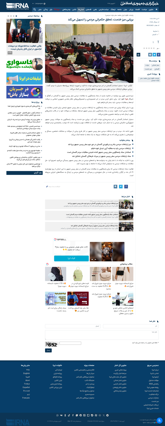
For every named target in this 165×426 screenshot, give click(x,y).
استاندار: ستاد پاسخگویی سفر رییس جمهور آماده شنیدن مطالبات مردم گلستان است (99, 152)
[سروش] (80, 416)
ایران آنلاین (58, 380)
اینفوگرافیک (90, 387)
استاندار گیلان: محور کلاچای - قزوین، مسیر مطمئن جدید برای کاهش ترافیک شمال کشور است (24, 114)
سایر (40, 9)
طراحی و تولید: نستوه (148, 423)
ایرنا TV (56, 9)
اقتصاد (137, 9)
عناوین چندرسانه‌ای (120, 391)
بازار (51, 9)
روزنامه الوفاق (57, 377)
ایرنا (139, 3)
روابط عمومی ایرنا (153, 387)
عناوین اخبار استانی (120, 380)
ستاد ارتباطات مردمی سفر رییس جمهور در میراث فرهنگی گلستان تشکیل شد (101, 156)
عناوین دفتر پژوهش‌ (119, 387)
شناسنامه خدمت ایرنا (152, 391)
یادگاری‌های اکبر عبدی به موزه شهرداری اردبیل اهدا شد (24, 107)
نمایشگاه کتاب (89, 380)
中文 (28, 370)
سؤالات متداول (154, 380)
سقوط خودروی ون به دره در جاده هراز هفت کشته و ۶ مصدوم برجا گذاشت (23, 151)
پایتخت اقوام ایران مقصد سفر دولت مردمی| (119, 15)
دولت (147, 65)
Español (26, 387)
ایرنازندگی (58, 370)
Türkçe (27, 384)
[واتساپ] (57, 416)
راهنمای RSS (154, 384)
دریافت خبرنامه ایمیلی (151, 405)
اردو (28, 394)
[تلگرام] (107, 416)
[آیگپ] (88, 416)
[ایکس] (103, 416)
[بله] (92, 416)
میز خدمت (148, 69)
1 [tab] (16, 16)
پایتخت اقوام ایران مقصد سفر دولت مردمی (149, 79)
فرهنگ (113, 9)
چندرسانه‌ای (66, 9)
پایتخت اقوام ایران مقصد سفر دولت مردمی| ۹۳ (104, 223)
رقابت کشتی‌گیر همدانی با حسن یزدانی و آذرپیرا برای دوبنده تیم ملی (24, 140)
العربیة (28, 377)
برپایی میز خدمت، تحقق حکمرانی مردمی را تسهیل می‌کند (100, 19)
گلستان (154, 35)
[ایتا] (84, 416)
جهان (125, 9)
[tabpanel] (24, 37)
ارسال (48, 350)
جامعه (119, 9)
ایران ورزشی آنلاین (55, 387)
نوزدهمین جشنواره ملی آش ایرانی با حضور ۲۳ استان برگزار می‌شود (23, 165)
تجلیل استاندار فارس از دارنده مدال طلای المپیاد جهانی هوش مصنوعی (25, 134)
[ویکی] (61, 416)
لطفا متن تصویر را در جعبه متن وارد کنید (145, 343)
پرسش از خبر (90, 384)
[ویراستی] (76, 416)
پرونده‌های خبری (120, 370)
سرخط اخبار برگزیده (119, 373)
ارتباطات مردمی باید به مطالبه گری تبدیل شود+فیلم (111, 148)
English (26, 373)
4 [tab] (8, 16)
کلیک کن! (71, 258)
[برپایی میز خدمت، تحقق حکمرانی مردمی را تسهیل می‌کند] (89, 53)
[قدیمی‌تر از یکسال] (126, 204)
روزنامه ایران (58, 373)
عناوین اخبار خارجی (119, 384)
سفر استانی (155, 65)
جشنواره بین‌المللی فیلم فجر (85, 377)
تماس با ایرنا (154, 373)
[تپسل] (55, 239)
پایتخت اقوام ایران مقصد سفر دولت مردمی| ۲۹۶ (104, 201)
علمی (95, 9)
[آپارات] (96, 416)
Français (26, 398)
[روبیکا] (99, 416)
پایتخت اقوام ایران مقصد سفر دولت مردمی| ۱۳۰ (104, 212)
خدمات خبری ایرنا (153, 408)
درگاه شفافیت (154, 394)
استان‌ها (81, 9)
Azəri (27, 380)
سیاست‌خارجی (104, 9)
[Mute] (95, 259)
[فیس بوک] (73, 416)
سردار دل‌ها (90, 373)
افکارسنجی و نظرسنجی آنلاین (84, 370)
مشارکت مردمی (153, 398)
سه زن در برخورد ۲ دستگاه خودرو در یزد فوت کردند (24, 146)
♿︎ (159, 420)
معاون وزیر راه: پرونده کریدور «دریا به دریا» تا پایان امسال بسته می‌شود (23, 120)
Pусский (26, 391)
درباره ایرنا (155, 370)
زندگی (45, 9)
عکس (74, 9)
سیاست (144, 9)
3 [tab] (11, 16)
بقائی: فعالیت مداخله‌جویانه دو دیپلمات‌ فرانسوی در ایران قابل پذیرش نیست (24, 47)
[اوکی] (65, 416)
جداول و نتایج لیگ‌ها (87, 391)
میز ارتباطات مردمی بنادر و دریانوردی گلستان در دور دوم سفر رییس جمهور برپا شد (99, 144)
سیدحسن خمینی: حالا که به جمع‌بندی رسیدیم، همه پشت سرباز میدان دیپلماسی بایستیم (23, 127)
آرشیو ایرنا (155, 377)
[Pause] (92, 259)
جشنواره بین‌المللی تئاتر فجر (85, 398)
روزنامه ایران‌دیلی (56, 384)
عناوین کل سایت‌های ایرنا (117, 377)
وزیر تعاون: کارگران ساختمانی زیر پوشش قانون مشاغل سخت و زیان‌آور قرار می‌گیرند (25, 158)
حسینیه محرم (89, 394)
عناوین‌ (151, 9)
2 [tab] (13, 16)
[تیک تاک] (69, 416)
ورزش (131, 9)
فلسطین (88, 9)
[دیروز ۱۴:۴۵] (24, 31)
